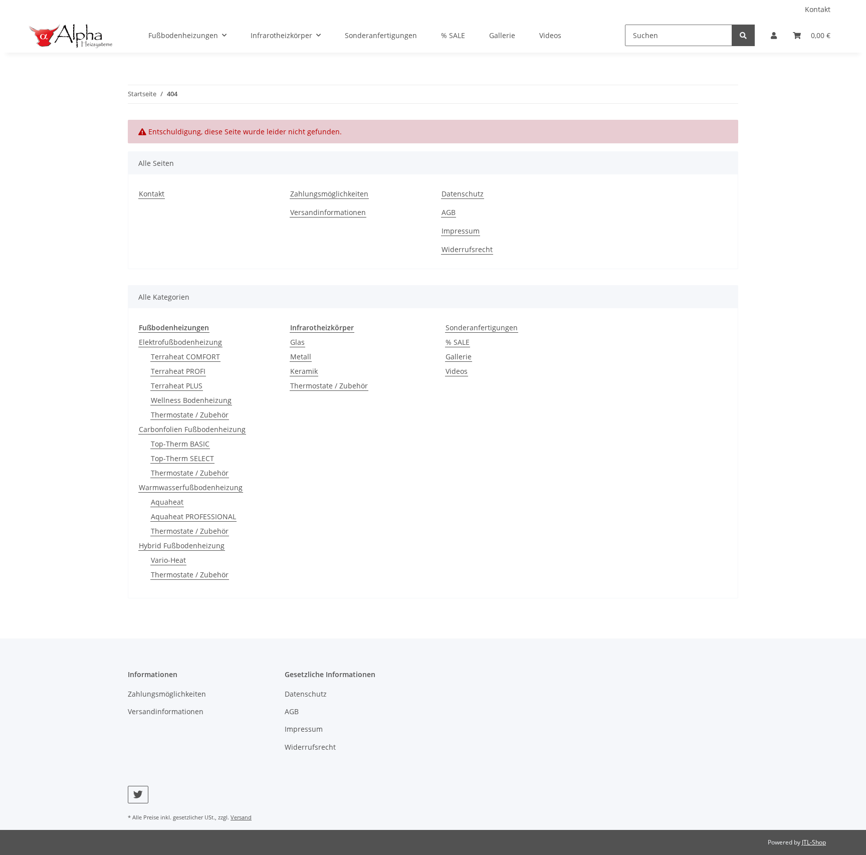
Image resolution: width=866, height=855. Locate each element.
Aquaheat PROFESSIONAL (193, 516)
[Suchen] (743, 35)
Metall (300, 356)
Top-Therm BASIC (180, 444)
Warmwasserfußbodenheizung (191, 487)
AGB (449, 212)
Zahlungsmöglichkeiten (329, 193)
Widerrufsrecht (467, 249)
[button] (774, 35)
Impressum (461, 231)
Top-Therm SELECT (182, 458)
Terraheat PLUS (176, 385)
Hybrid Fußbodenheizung (182, 545)
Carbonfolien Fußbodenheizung (192, 429)
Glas (297, 342)
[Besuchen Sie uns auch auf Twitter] (138, 794)
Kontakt (817, 9)
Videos (457, 371)
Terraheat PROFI (178, 371)
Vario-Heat (168, 560)
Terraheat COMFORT (185, 356)
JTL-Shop (814, 842)
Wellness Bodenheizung (191, 400)
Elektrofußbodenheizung (180, 342)
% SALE (458, 342)
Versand (241, 817)
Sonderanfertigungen (482, 327)
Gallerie (459, 356)
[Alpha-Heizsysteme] (70, 36)
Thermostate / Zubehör (190, 414)
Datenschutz (463, 193)
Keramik (304, 371)
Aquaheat (167, 502)
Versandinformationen (328, 212)
